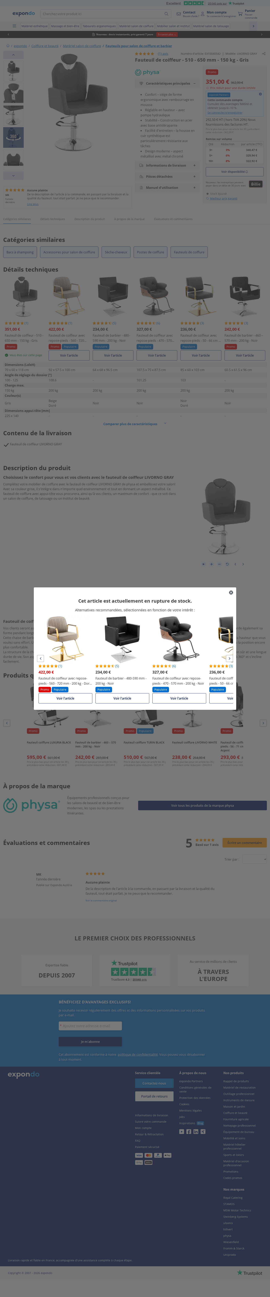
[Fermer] (231, 593)
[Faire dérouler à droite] (229, 658)
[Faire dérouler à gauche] (40, 658)
